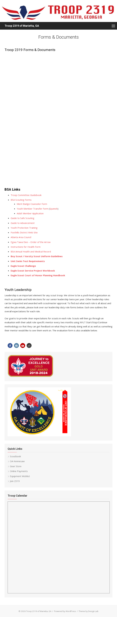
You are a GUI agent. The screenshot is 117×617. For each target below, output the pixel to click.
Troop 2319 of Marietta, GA (22, 25)
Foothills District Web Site (24, 232)
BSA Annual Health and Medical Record (31, 251)
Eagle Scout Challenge (23, 265)
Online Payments (19, 471)
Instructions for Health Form (26, 246)
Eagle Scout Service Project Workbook (33, 270)
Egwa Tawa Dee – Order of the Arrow (31, 242)
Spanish (54, 208)
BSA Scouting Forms (21, 199)
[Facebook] (10, 345)
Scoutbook (15, 456)
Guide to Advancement (23, 222)
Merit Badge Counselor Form (32, 203)
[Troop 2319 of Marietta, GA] (58, 11)
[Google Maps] (29, 345)
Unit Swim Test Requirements (28, 261)
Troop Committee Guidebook (26, 195)
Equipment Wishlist (20, 476)
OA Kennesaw (17, 461)
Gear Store (15, 466)
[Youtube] (22, 345)
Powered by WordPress (65, 611)
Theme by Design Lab (88, 611)
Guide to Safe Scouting (22, 218)
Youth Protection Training (24, 227)
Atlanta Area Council (21, 237)
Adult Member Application (30, 213)
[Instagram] (16, 345)
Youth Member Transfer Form (32, 208)
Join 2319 (15, 481)
